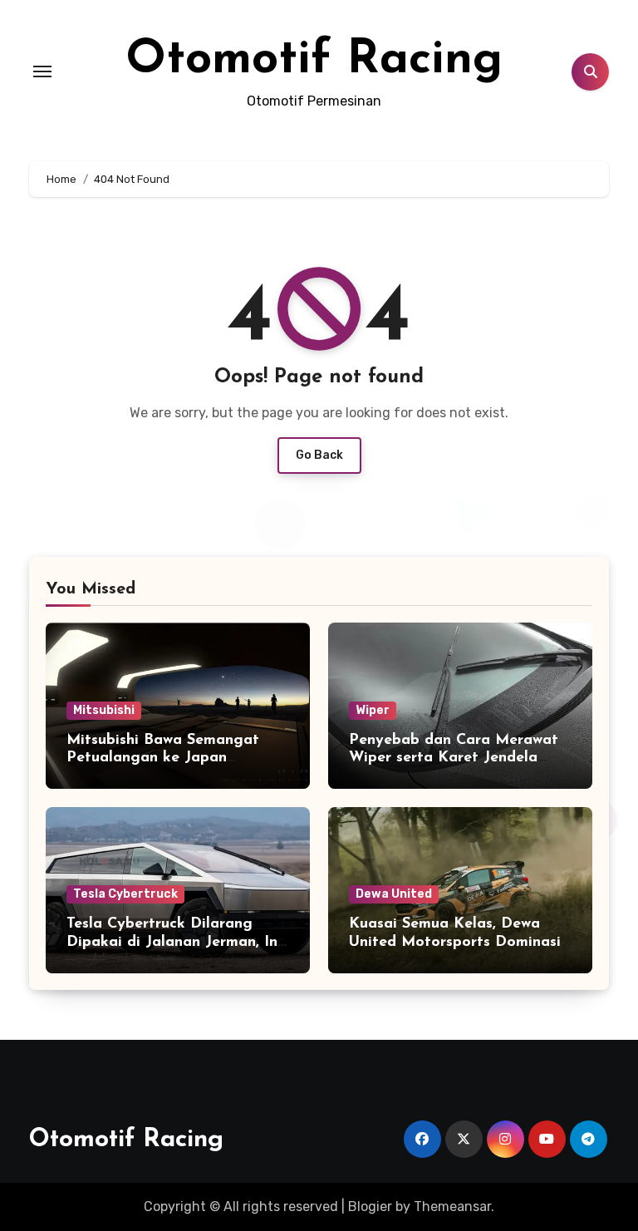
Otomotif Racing (314, 60)
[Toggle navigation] (42, 71)
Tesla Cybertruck (125, 894)
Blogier (370, 1206)
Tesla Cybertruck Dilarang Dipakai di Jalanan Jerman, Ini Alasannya (174, 942)
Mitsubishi (104, 710)
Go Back (319, 455)
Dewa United (394, 894)
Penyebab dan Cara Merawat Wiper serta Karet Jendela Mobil (453, 758)
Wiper (373, 710)
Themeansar (452, 1206)
